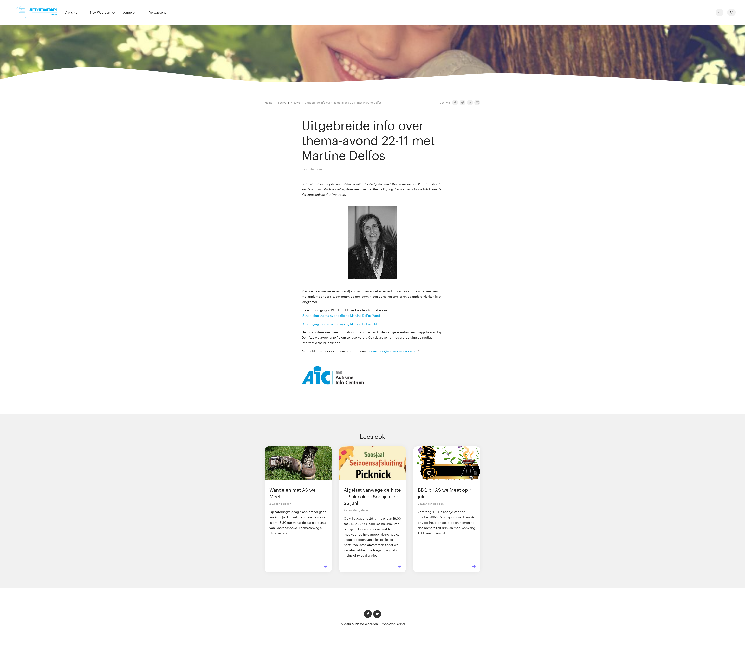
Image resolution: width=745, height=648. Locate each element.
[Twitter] (377, 614)
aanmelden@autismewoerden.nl (392, 351)
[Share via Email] (477, 102)
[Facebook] (368, 614)
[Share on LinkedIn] (470, 102)
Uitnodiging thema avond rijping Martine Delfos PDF (340, 324)
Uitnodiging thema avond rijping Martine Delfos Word (341, 315)
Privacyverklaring (392, 623)
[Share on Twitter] (462, 102)
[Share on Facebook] (455, 102)
